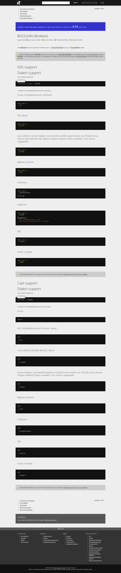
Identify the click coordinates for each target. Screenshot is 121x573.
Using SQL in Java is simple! (95, 548)
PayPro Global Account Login (51, 540)
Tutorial (91, 538)
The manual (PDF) (93, 544)
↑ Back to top (60, 528)
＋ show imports (21, 81)
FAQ (90, 536)
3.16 (65, 27)
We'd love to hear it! (50, 520)
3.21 (44, 27)
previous (97, 8)
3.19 (53, 27)
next (102, 8)
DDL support (27, 67)
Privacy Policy (69, 540)
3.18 (57, 27)
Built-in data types (25, 16)
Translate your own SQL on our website (75, 274)
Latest (40, 27)
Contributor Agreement (72, 544)
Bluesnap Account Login (50, 542)
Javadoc (91, 546)
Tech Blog (23, 538)
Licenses (68, 536)
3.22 (34, 27)
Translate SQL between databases (94, 554)
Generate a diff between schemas (95, 557)
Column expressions (92, 54)
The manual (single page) (95, 540)
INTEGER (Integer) (81, 56)
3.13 (80, 27)
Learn (75, 2)
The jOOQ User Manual (27, 9)
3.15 (69, 27)
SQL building (23, 11)
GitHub (22, 540)
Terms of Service (70, 542)
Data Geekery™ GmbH (60, 568)
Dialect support (29, 72)
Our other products (94, 552)
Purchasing (69, 538)
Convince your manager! (95, 550)
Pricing (89, 2)
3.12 (84, 27)
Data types (23, 13)
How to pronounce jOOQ (95, 560)
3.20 (48, 27)
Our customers (24, 536)
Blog (102, 2)
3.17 (61, 27)
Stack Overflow (24, 542)
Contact (45, 538)
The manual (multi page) (95, 542)
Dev (31, 27)
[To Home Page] (19, 4)
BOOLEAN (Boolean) (26, 18)
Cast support (27, 283)
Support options (48, 536)
